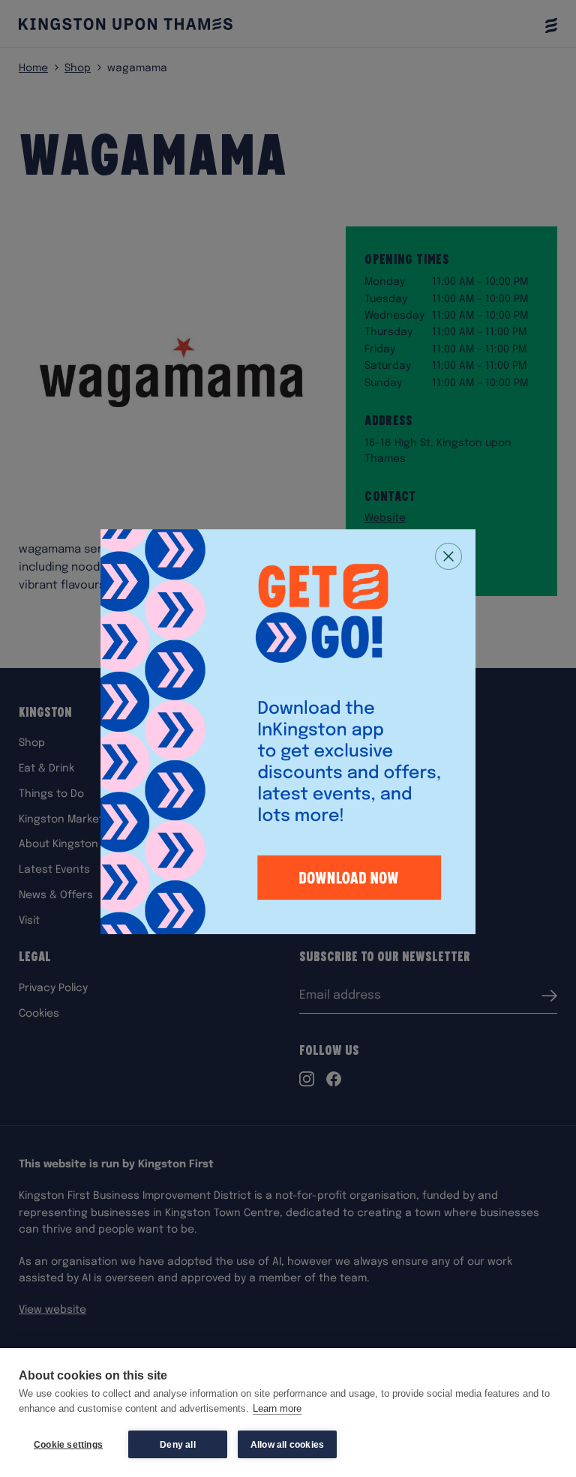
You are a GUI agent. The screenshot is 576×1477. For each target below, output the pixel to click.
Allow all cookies (287, 1445)
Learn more (277, 1408)
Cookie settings (68, 1445)
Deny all (178, 1445)
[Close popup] (448, 556)
